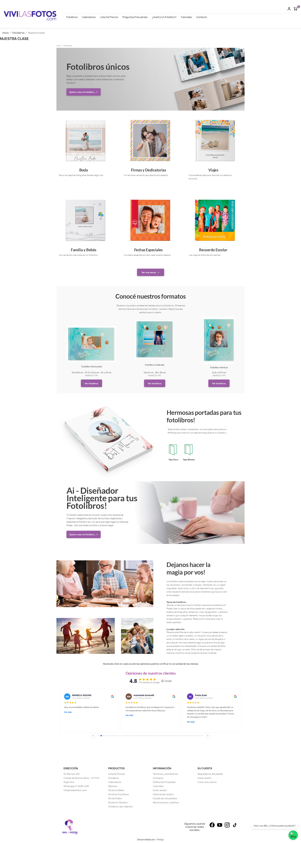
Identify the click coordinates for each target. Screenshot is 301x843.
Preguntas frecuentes (135, 17)
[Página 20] (140, 735)
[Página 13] (125, 735)
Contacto (201, 17)
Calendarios (89, 17)
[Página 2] (101, 735)
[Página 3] (103, 735)
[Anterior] (93, 736)
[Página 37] (178, 735)
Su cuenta (205, 768)
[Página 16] (131, 735)
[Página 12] (123, 735)
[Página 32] (167, 735)
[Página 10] (118, 735)
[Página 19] (138, 735)
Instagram (227, 824)
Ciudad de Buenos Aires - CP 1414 (81, 778)
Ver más (68, 712)
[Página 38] (180, 735)
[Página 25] (151, 735)
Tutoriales (186, 17)
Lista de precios (109, 17)
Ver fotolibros (91, 383)
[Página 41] (186, 735)
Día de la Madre (116, 790)
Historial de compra (163, 794)
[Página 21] (142, 735)
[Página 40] (184, 735)
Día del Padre (115, 798)
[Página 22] (145, 735)
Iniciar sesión (160, 790)
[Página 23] (147, 735)
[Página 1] (99, 735)
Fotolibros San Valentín (120, 806)
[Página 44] (193, 735)
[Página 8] (114, 735)
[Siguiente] (208, 736)
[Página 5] (107, 735)
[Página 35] (173, 735)
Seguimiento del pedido (210, 773)
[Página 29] (160, 735)
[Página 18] (136, 735)
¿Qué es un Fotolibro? (164, 17)
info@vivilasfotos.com (75, 790)
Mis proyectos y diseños (166, 802)
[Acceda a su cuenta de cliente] (289, 8)
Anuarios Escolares (118, 794)
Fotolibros (72, 17)
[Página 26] (153, 735)
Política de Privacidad (164, 782)
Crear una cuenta (207, 782)
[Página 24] (149, 735)
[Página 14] (127, 735)
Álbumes (112, 786)
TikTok (234, 824)
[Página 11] (120, 735)
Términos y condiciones (165, 773)
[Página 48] (202, 735)
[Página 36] (175, 735)
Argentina (68, 782)
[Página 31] (164, 735)
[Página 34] (171, 735)
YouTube (219, 824)
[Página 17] (134, 735)
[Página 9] (116, 735)
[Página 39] (182, 735)
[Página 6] (110, 735)
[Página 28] (158, 735)
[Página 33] (169, 735)
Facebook (212, 824)
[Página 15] (129, 735)
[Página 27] (156, 735)
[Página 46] (197, 735)
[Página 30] (162, 735)
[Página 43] (191, 735)
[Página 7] (112, 735)
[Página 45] (195, 735)
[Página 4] (105, 735)
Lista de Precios (116, 773)
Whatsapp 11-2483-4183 (76, 786)
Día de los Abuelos (118, 802)
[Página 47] (200, 735)
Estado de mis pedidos (165, 798)
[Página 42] (189, 735)
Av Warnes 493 (71, 773)
